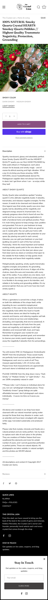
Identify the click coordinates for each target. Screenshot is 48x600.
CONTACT (6, 506)
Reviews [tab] (6, 474)
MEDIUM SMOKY (23, 102)
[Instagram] (26, 593)
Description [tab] (7, 151)
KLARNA (6, 498)
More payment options (24, 138)
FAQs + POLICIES (9, 502)
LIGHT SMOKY (8, 106)
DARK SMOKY (8, 102)
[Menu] (4, 7)
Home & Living (24, 18)
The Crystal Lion (9, 18)
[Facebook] (21, 593)
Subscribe (24, 586)
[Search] (38, 7)
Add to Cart (24, 124)
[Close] (44, 559)
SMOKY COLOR (9, 98)
